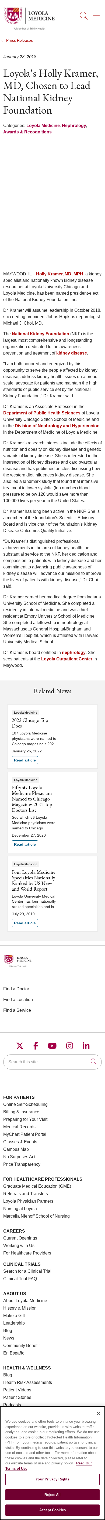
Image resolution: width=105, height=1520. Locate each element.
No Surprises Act (19, 1157)
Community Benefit (21, 1345)
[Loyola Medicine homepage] (29, 29)
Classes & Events (20, 1142)
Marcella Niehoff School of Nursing (36, 1216)
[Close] (98, 1413)
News (8, 1338)
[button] (97, 14)
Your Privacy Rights (52, 1479)
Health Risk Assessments (27, 1382)
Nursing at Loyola (20, 1208)
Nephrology (74, 125)
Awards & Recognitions (27, 132)
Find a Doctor (16, 989)
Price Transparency (21, 1164)
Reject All (52, 1495)
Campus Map (16, 1149)
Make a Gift (14, 1315)
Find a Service (17, 1010)
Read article (52, 736)
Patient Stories (17, 1397)
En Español (14, 1353)
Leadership (14, 1323)
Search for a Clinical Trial (27, 1271)
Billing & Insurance (21, 1112)
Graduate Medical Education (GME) (37, 1186)
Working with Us (18, 1245)
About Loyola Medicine (25, 1300)
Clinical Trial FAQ (20, 1278)
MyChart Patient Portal (24, 1134)
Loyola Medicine (43, 125)
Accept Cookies (52, 1510)
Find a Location (18, 999)
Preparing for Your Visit (25, 1119)
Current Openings (20, 1238)
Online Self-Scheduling (25, 1104)
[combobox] (52, 1062)
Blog (7, 1330)
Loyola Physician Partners (28, 1201)
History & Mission (20, 1308)
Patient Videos (17, 1390)
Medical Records (19, 1127)
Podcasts (12, 1405)
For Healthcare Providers (27, 1253)
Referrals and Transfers (25, 1193)
